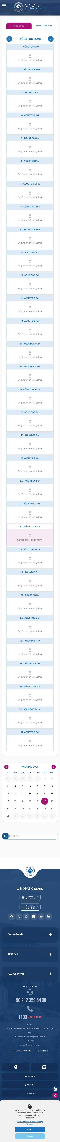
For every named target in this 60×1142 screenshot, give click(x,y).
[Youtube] (41, 916)
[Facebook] (11, 916)
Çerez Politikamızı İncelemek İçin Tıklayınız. (30, 1123)
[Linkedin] (48, 916)
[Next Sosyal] (34, 916)
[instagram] (26, 916)
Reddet (30, 1136)
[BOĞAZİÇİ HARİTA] (15, 1067)
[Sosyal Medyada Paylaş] (55, 1095)
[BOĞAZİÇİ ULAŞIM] (44, 1067)
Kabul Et (30, 1130)
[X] (19, 916)
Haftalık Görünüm (44, 26)
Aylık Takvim (19, 26)
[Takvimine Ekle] (55, 1089)
